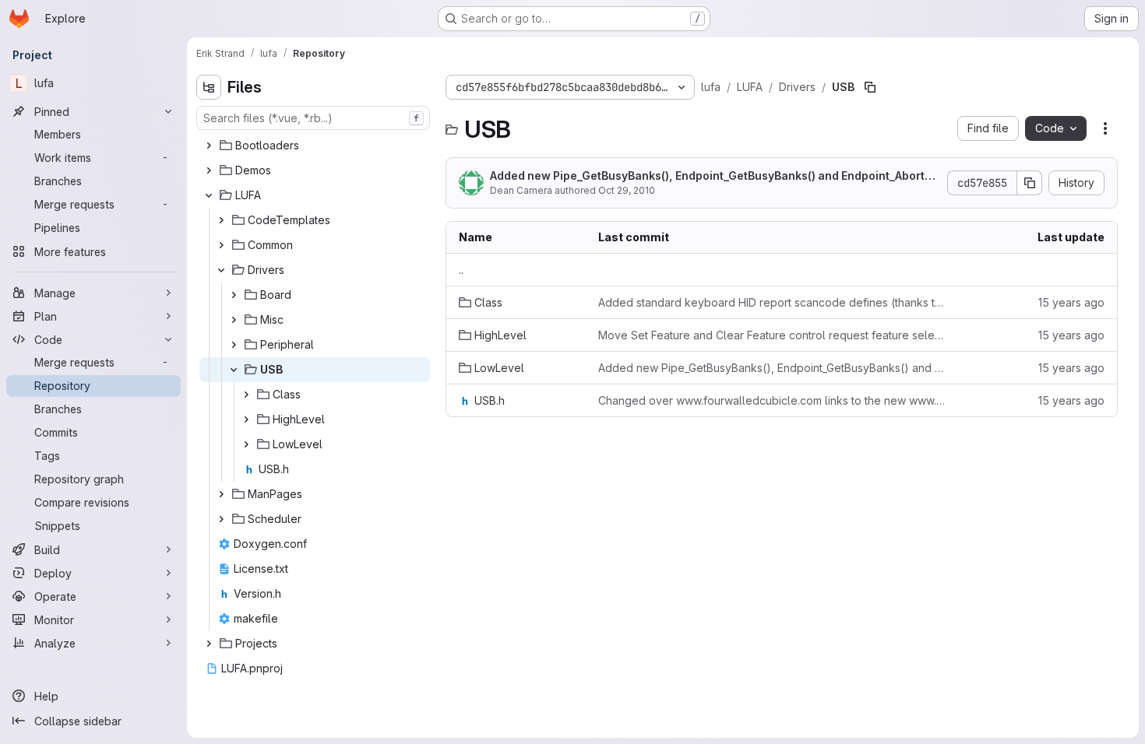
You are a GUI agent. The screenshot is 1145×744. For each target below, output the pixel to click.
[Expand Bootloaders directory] (208, 145)
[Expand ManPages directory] (221, 494)
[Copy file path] (870, 87)
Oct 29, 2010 (626, 190)
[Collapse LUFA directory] (208, 195)
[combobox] (313, 118)
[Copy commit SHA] (1029, 182)
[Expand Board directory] (233, 295)
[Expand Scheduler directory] (221, 519)
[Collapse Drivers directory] (221, 270)
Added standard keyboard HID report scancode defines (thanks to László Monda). (772, 302)
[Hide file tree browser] (208, 87)
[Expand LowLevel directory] (246, 444)
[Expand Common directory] (221, 245)
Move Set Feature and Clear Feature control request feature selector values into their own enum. (772, 335)
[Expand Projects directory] (208, 643)
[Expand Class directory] (246, 394)
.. (461, 269)
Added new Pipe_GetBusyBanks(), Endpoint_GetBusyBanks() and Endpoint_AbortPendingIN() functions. (714, 176)
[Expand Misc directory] (233, 320)
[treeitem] (314, 145)
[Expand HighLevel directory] (246, 419)
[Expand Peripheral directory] (233, 344)
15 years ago (1071, 302)
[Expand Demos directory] (208, 170)
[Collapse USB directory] (233, 369)
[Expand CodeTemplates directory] (221, 220)
